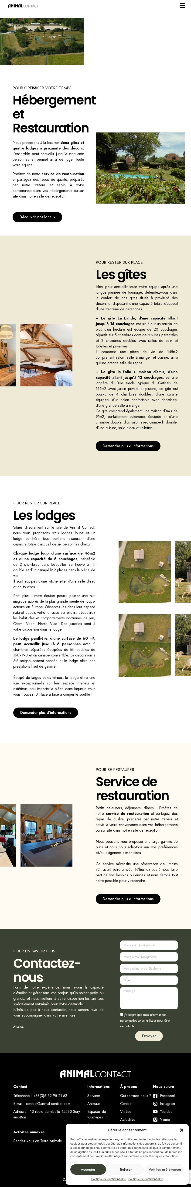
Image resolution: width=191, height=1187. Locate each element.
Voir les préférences (165, 1169)
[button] (181, 1130)
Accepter (88, 1169)
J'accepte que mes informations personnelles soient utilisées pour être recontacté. (145, 1020)
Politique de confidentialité (108, 1179)
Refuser (126, 1169)
